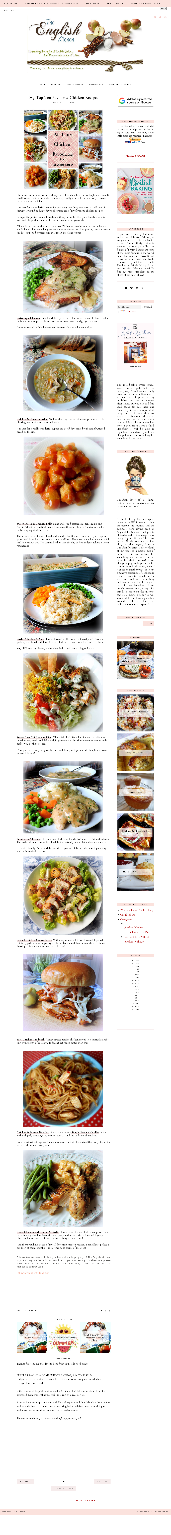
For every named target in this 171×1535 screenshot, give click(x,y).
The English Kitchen (16, 1512)
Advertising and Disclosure (146, 3)
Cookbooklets (127, 914)
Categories (95, 85)
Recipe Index (92, 3)
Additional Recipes (119, 85)
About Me (56, 85)
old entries (102, 1481)
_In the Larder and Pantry (138, 932)
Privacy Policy (115, 3)
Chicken (20, 1311)
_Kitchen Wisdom (133, 927)
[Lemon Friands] (135, 810)
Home (42, 85)
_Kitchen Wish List (134, 941)
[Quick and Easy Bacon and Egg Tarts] (135, 850)
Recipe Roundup (32, 1311)
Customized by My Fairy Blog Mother (152, 1512)
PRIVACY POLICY (135, 156)
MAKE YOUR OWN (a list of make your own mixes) (51, 3)
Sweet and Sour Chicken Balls (34, 523)
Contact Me (10, 3)
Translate (130, 311)
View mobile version (63, 1488)
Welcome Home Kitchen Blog (136, 910)
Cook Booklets (75, 85)
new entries (25, 1481)
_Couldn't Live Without (136, 936)
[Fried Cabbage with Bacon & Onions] (135, 730)
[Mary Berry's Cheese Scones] (135, 889)
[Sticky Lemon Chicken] (135, 770)
